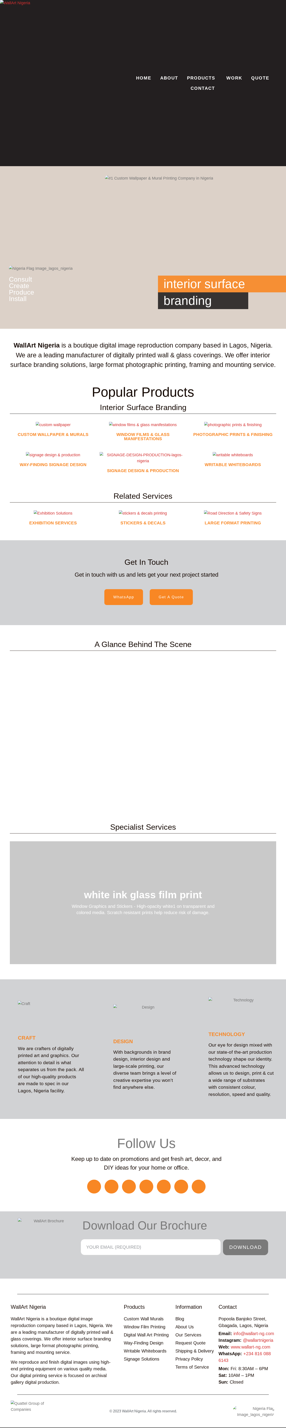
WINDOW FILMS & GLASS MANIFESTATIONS (143, 436)
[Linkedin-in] (181, 1186)
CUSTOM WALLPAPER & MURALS (53, 434)
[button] (143, 733)
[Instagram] (129, 1186)
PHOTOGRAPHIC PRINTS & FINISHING (233, 434)
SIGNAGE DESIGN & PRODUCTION (143, 470)
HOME (143, 77)
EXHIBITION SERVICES (53, 523)
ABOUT (169, 77)
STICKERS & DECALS (143, 523)
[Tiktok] (146, 1186)
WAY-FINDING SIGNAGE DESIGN (53, 464)
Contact (228, 1307)
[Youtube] (164, 1186)
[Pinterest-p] (199, 1186)
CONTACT (203, 88)
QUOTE (260, 77)
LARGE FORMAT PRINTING (233, 523)
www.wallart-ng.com (250, 1346)
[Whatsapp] (94, 1186)
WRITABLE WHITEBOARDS (233, 464)
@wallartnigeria (258, 1340)
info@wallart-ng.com (253, 1333)
